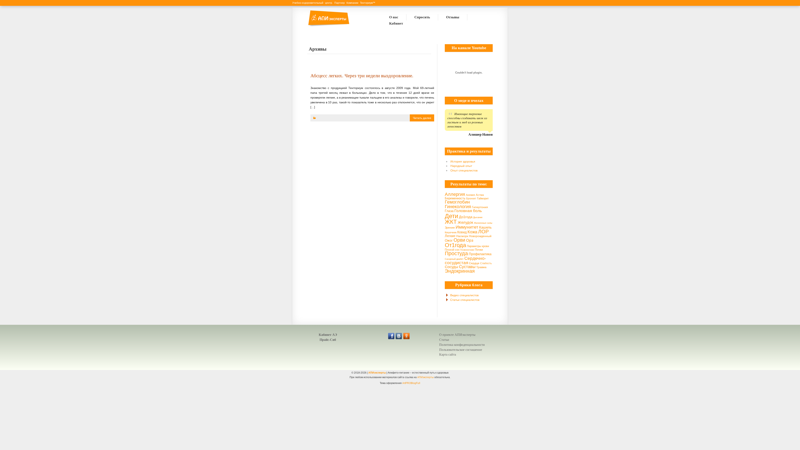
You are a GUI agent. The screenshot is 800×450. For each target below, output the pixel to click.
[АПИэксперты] (328, 26)
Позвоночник (467, 250)
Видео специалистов (464, 295)
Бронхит (471, 198)
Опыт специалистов (464, 170)
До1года (465, 217)
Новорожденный (480, 236)
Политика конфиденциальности (462, 344)
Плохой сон (452, 249)
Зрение (450, 227)
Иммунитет (467, 227)
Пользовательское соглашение (460, 349)
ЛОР (483, 231)
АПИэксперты (377, 372)
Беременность (455, 198)
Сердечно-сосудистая (465, 260)
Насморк (462, 236)
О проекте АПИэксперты (457, 334)
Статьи (444, 339)
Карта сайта (447, 354)
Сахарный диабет (454, 259)
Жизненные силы (483, 223)
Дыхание (477, 217)
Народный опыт (461, 166)
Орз (469, 240)
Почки (479, 249)
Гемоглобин (457, 202)
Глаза (449, 211)
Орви (459, 240)
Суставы (467, 266)
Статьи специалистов (464, 299)
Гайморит (483, 198)
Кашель (485, 227)
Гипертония (480, 207)
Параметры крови (478, 246)
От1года (455, 245)
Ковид (462, 232)
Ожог (449, 240)
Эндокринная (460, 271)
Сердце (474, 263)
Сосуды (451, 267)
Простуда (456, 253)
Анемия (470, 195)
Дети (451, 215)
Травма (481, 267)
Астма (480, 194)
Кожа (472, 232)
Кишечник (450, 232)
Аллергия (455, 194)
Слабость (486, 263)
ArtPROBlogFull (411, 383)
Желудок (465, 222)
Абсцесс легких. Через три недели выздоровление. (361, 75)
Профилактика (480, 254)
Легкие (450, 236)
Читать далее (422, 118)
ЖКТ (451, 222)
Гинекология (458, 206)
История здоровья (462, 161)
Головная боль (468, 211)
